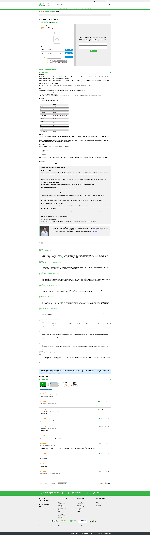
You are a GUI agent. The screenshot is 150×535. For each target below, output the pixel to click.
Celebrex (97, 506)
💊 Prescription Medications (49, 11)
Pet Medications (80, 503)
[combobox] (54, 49)
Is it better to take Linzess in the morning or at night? (49, 273)
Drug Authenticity (61, 514)
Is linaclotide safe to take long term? (46, 296)
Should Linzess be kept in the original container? (48, 308)
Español (72, 533)
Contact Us (60, 502)
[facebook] (40, 506)
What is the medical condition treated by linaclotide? (49, 319)
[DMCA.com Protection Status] (92, 521)
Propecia (97, 503)
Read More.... (94, 231)
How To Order (61, 506)
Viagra (97, 500)
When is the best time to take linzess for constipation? (50, 285)
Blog (59, 511)
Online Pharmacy (80, 509)
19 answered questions (44, 22)
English (77, 533)
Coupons (78, 511)
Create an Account (103, 0)
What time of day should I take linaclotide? (47, 352)
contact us (62, 257)
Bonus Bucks (60, 517)
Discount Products (80, 506)
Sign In (97, 0)
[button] (57, 62)
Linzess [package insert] (46, 163)
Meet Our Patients (61, 505)
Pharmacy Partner (61, 515)
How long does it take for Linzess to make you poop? (49, 329)
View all (40, 362)
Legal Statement (84, 533)
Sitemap (59, 509)
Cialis (97, 502)
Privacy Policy (92, 533)
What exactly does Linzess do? (45, 250)
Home (40, 11)
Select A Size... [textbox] (51, 49)
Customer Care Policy (62, 508)
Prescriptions (79, 500)
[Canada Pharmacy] (46, 4)
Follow (40, 251)
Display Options (54, 483)
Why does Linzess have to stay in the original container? (50, 262)
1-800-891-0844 (46, 500)
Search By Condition (81, 508)
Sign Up (93, 50)
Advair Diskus (98, 505)
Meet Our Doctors (61, 503)
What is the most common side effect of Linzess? (49, 342)
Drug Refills (79, 505)
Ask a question (54, 22)
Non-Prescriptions (80, 502)
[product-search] (109, 4)
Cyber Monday (61, 512)
